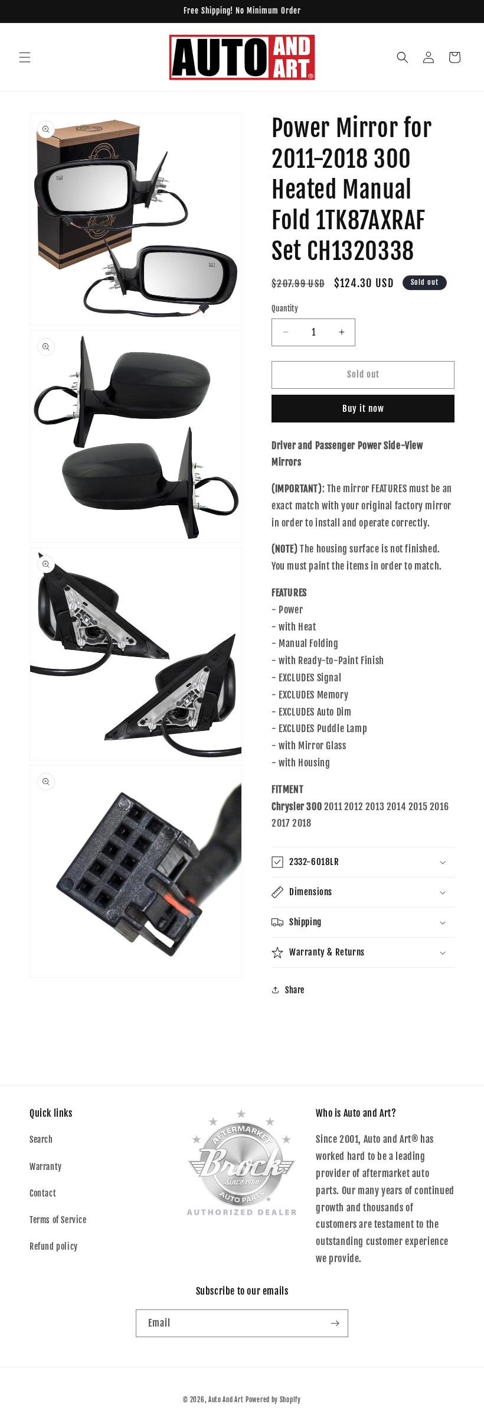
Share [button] (295, 990)
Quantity (285, 308)
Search (41, 1140)
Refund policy (54, 1246)
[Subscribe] (335, 1323)
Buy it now (363, 408)
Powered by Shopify (273, 1400)
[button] (25, 57)
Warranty (46, 1167)
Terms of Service (58, 1220)
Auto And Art (225, 1400)
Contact (43, 1193)
